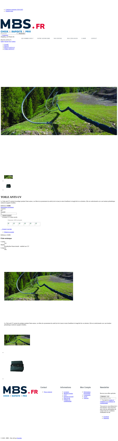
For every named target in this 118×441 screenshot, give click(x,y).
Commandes (87, 395)
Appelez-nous (9, 11)
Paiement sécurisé (68, 396)
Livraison (66, 392)
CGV (65, 395)
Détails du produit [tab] (9, 232)
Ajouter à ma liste (6, 229)
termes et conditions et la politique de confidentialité (107, 401)
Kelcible (19, 438)
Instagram (106, 418)
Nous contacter (48, 392)
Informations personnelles (87, 392)
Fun (10, 41)
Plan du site (67, 398)
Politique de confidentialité (67, 400)
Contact (13, 41)
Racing (6, 41)
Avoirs (85, 396)
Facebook (106, 416)
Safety (2, 41)
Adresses (86, 398)
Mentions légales (68, 393)
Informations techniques (7, 207)
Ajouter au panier (6, 215)
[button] (58, 38)
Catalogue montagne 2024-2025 (14, 9)
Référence (4, 205)
